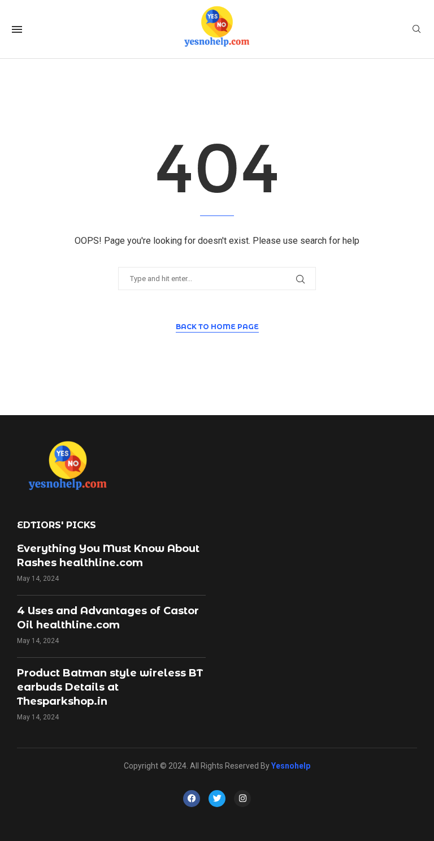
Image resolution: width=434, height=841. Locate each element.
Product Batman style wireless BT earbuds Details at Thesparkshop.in (110, 687)
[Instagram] (242, 798)
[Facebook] (191, 798)
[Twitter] (217, 798)
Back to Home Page (217, 326)
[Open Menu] (17, 29)
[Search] (416, 29)
